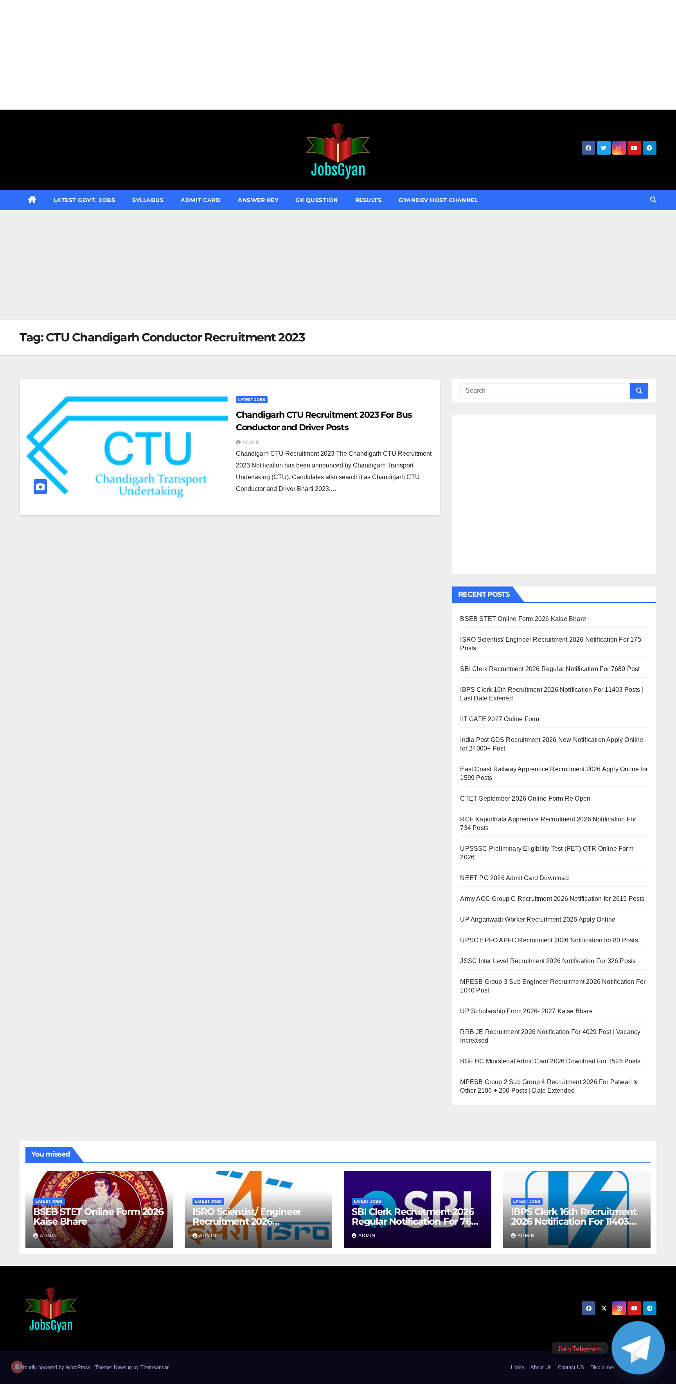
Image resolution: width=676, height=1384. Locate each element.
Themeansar (154, 1367)
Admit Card (201, 200)
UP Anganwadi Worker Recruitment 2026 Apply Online (537, 919)
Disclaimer (602, 1367)
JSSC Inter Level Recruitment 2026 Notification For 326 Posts (548, 961)
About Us (541, 1367)
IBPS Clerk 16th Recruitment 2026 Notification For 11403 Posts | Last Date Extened (573, 1221)
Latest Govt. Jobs (84, 200)
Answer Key (258, 200)
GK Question (316, 200)
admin (251, 442)
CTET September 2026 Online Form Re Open (525, 798)
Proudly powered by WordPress (56, 1367)
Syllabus (148, 200)
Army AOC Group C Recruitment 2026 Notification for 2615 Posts (552, 898)
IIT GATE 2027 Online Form (499, 719)
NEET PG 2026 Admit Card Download (514, 878)
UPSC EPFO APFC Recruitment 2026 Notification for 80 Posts (549, 940)
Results (368, 200)
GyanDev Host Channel (438, 200)
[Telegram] (638, 1347)
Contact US (571, 1367)
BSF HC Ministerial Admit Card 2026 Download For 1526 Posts (550, 1061)
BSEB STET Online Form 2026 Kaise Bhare (523, 618)
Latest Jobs (251, 399)
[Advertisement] (234, 55)
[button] (653, 200)
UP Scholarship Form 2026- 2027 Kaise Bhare (526, 1011)
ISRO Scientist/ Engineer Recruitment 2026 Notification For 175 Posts (248, 1221)
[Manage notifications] (17, 1367)
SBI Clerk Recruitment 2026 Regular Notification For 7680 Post (550, 669)
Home (517, 1367)
